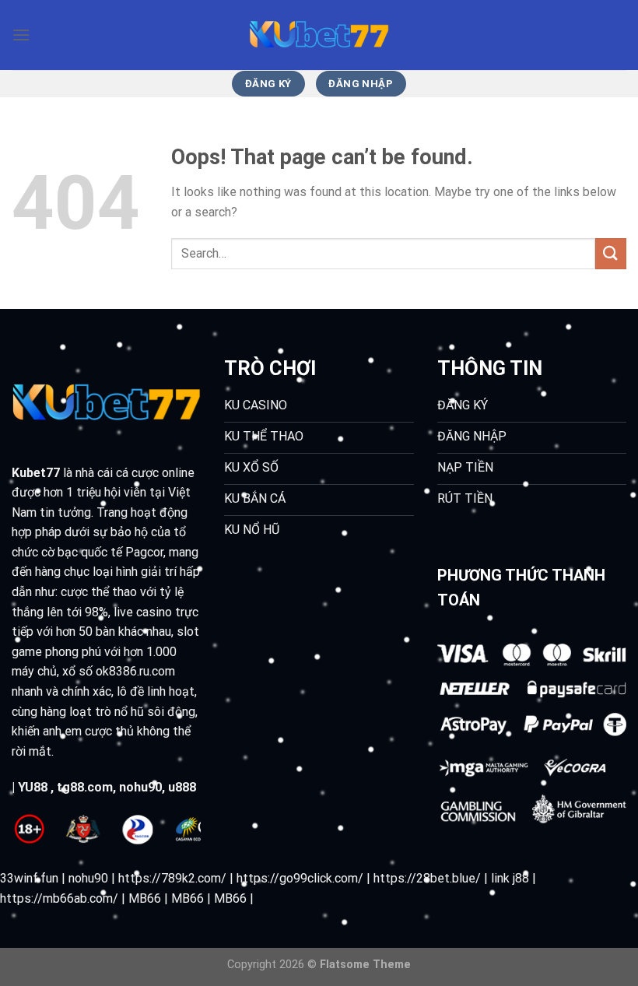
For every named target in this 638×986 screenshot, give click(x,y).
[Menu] (21, 35)
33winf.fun (29, 878)
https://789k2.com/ (172, 878)
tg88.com (85, 787)
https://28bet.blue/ (427, 878)
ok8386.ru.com (135, 671)
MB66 (144, 898)
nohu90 (140, 787)
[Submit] (610, 253)
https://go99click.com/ (300, 878)
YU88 (32, 787)
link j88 (510, 878)
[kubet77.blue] (319, 35)
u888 (182, 787)
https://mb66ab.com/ (59, 898)
